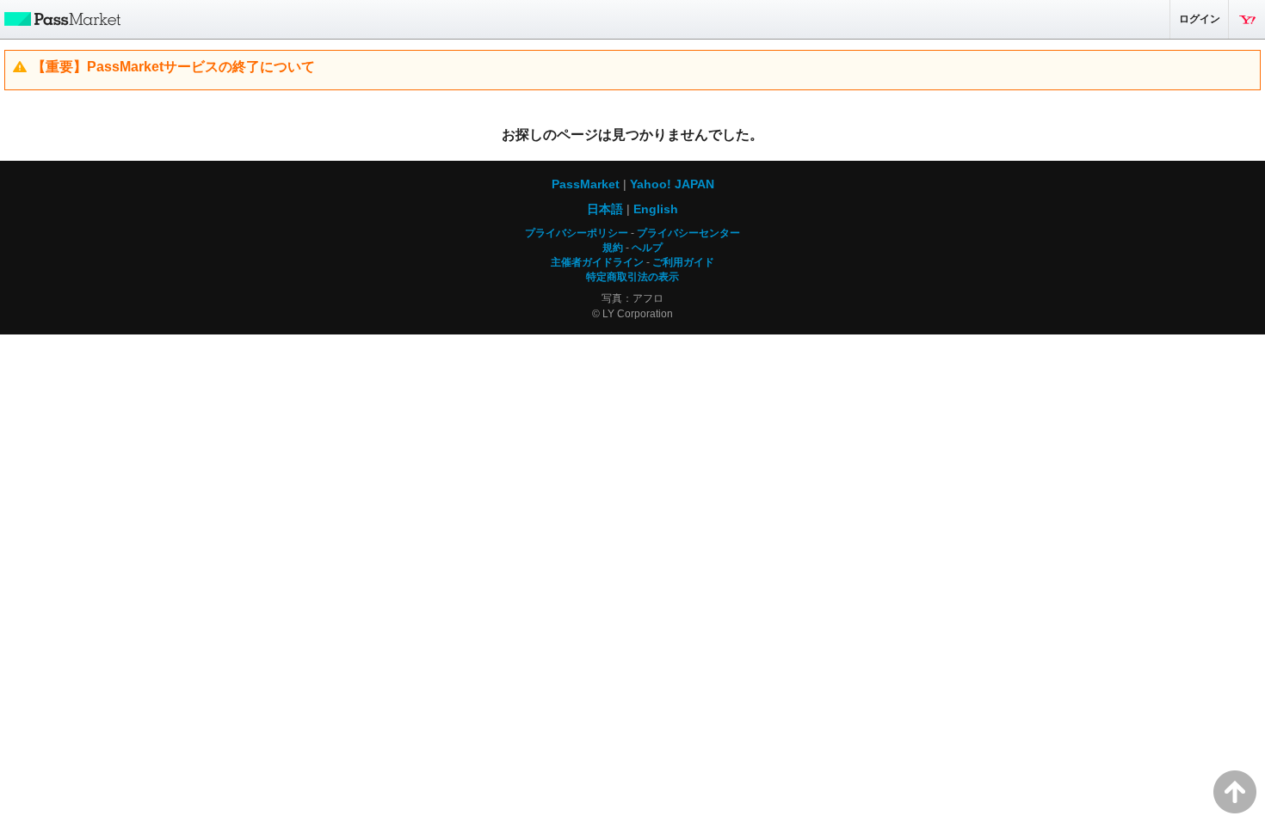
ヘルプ (647, 248)
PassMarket (60, 18)
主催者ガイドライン (597, 262)
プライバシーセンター (688, 233)
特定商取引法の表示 (632, 277)
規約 (612, 248)
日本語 (605, 209)
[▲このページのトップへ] (1234, 791)
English (655, 209)
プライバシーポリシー (576, 233)
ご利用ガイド (683, 262)
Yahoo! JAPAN (1247, 19)
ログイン (1199, 19)
